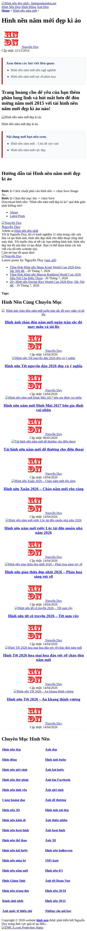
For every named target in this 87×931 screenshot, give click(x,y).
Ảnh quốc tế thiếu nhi (17, 911)
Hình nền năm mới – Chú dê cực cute (35, 143)
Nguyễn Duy (30, 47)
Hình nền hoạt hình (15, 830)
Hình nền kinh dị (13, 820)
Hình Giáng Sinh (13, 880)
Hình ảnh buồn (55, 759)
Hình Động (28, 7)
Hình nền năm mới (25, 10)
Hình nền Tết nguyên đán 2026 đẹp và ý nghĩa (43, 366)
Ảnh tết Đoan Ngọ (57, 880)
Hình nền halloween (58, 850)
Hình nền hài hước (15, 850)
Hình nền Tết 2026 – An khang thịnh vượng (43, 699)
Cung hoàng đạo (13, 800)
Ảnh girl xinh (54, 790)
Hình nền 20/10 (55, 890)
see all (50, 260)
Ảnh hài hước (54, 769)
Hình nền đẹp (11, 749)
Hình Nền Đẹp (11, 7)
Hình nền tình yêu (14, 790)
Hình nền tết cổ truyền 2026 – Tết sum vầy (43, 616)
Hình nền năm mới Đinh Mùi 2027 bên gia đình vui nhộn (43, 407)
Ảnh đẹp (51, 749)
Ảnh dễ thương (55, 800)
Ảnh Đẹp (43, 7)
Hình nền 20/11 (55, 901)
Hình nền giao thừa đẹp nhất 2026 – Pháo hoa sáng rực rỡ (43, 574)
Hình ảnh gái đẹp (57, 810)
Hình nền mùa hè (14, 860)
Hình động (9, 759)
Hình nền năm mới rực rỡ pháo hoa (33, 76)
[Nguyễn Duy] (12, 223)
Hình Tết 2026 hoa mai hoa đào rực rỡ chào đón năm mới (43, 657)
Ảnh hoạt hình (55, 830)
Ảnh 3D (50, 840)
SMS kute (52, 860)
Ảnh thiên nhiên (56, 820)
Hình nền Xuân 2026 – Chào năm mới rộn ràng (44, 489)
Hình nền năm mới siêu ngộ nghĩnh (33, 70)
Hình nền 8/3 (54, 870)
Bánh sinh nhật (12, 901)
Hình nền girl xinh (14, 769)
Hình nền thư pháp (15, 779)
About (14, 212)
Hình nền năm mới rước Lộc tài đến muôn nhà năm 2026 (43, 530)
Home (6, 10)
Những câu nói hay (58, 911)
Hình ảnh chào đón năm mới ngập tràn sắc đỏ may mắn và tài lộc (43, 324)
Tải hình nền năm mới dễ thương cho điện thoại (44, 449)
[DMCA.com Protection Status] (22, 927)
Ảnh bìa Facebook (57, 779)
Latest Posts (17, 216)
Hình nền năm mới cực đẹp (28, 150)
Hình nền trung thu (15, 890)
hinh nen (42, 920)
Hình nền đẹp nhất (26, 230)
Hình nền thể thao (14, 840)
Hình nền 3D (11, 810)
